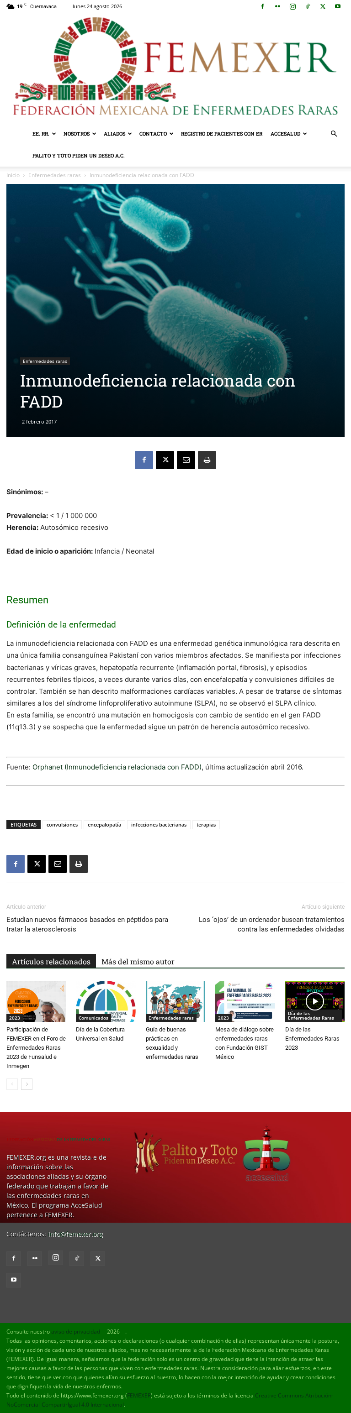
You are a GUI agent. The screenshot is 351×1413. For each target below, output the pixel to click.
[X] (323, 6)
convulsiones (62, 824)
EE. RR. (40, 133)
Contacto (153, 133)
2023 (14, 1018)
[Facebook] (262, 6)
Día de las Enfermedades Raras (311, 1015)
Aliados (114, 133)
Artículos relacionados (51, 961)
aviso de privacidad (75, 1331)
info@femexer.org (75, 1234)
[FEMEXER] (175, 68)
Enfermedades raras (54, 175)
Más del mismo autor (138, 961)
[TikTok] (307, 6)
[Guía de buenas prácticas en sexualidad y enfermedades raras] (175, 1001)
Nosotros (77, 133)
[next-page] (26, 1084)
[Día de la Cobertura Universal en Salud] (105, 1001)
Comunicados (93, 1018)
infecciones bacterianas (158, 824)
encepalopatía (104, 824)
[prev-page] (12, 1084)
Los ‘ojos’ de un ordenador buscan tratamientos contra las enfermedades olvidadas (272, 924)
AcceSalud (285, 133)
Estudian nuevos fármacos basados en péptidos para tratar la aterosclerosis (87, 924)
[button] (334, 134)
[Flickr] (277, 6)
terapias (206, 824)
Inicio (13, 175)
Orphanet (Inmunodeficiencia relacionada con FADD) (117, 767)
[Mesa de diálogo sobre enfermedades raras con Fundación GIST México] (245, 1001)
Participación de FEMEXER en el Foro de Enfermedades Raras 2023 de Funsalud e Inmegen (36, 1047)
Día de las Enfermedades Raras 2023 (312, 1038)
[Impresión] (207, 460)
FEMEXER (139, 1395)
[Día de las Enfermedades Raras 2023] (315, 1001)
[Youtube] (338, 6)
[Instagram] (292, 6)
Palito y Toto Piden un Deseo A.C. (78, 155)
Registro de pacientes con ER (221, 133)
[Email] (186, 460)
